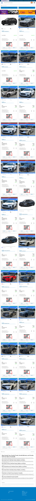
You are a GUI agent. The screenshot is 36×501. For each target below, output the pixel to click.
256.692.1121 (24, 492)
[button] (17, 21)
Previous (0, 12)
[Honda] (2, 2)
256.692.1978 (15, 35)
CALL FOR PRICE (4, 35)
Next (35, 12)
